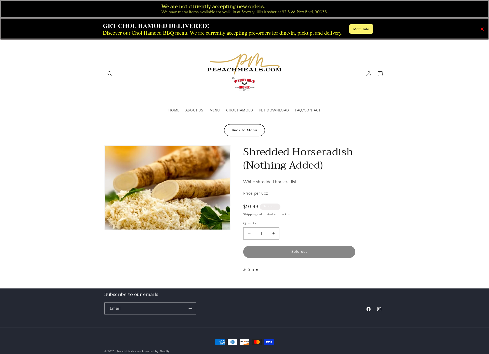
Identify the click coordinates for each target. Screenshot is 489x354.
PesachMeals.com (129, 351)
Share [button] (253, 270)
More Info (361, 29)
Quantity (249, 223)
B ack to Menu (244, 130)
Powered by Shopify (156, 351)
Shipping (250, 214)
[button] (110, 73)
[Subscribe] (190, 308)
